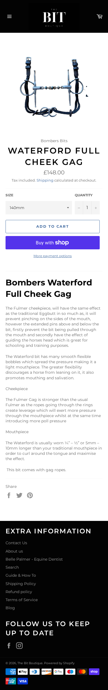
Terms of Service (22, 599)
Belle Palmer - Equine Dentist (34, 559)
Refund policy (19, 591)
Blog (10, 607)
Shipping (45, 180)
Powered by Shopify (59, 663)
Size (9, 195)
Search (12, 567)
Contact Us (16, 542)
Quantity (83, 195)
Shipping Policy (21, 583)
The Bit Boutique (30, 663)
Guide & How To (21, 575)
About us (14, 551)
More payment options (53, 256)
